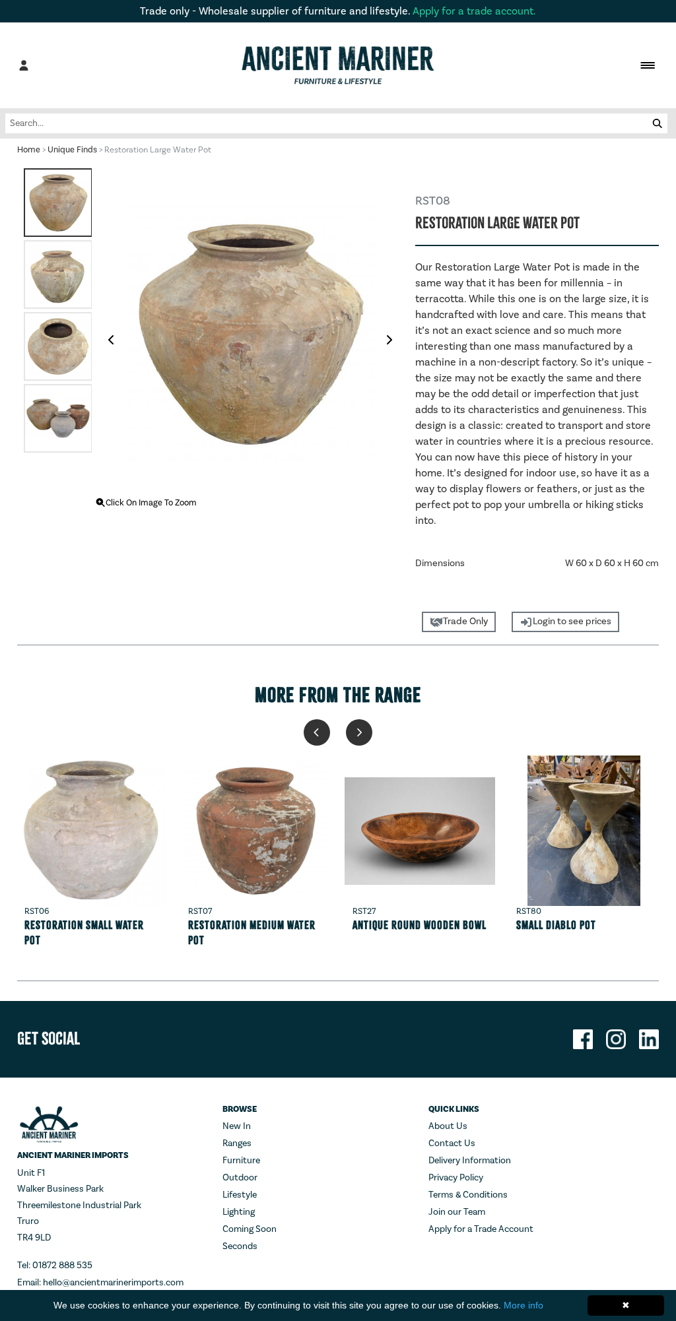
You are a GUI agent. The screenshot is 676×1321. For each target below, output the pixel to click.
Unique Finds (72, 150)
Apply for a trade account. (474, 11)
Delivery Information (469, 1160)
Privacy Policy (455, 1178)
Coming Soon (249, 1229)
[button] (317, 732)
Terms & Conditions (468, 1195)
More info (523, 1305)
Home (28, 150)
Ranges (237, 1143)
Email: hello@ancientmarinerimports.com (100, 1282)
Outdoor (239, 1178)
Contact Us (451, 1143)
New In (236, 1126)
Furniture (241, 1160)
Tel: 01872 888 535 (54, 1265)
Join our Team (456, 1212)
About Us (447, 1126)
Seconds (239, 1246)
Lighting (238, 1212)
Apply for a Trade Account (480, 1229)
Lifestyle (239, 1195)
